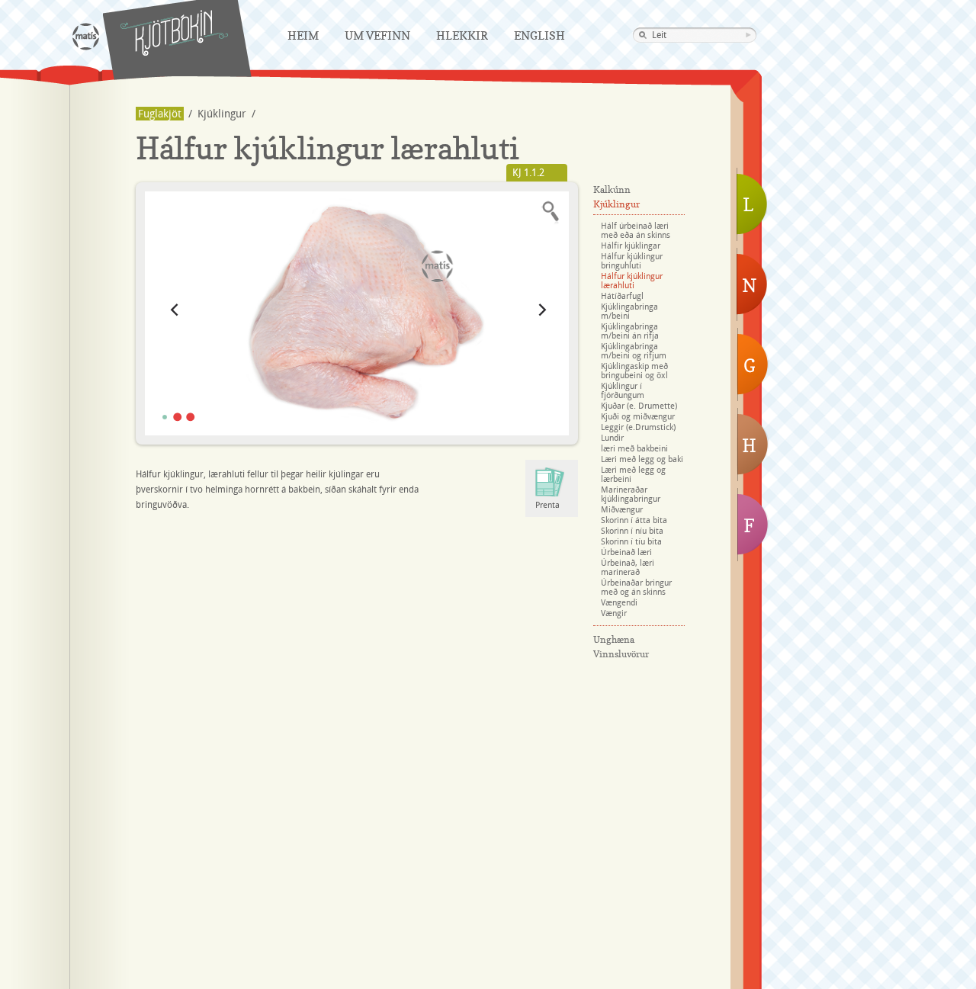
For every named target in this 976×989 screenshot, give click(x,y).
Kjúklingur (221, 114)
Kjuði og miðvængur (638, 417)
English (539, 35)
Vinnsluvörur (621, 654)
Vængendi (619, 603)
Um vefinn (377, 35)
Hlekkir (462, 35)
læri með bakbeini (634, 449)
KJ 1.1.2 (528, 173)
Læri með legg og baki (642, 459)
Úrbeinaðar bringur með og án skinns (636, 588)
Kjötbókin (174, 33)
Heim (303, 35)
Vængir (614, 613)
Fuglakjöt (159, 114)
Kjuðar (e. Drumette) (639, 406)
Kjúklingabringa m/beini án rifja (630, 332)
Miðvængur (622, 510)
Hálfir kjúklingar (630, 246)
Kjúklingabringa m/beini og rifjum (633, 351)
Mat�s (85, 36)
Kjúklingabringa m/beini (629, 312)
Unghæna (613, 639)
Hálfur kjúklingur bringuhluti (632, 261)
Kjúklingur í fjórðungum (622, 391)
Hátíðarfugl (622, 296)
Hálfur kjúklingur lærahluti (632, 281)
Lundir (612, 438)
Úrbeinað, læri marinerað (627, 568)
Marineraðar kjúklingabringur (630, 495)
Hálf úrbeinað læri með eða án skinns (635, 231)
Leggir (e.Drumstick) (638, 427)
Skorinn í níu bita (632, 531)
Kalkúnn (612, 189)
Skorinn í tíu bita (631, 542)
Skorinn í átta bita (634, 520)
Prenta (547, 505)
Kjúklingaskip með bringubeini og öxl (634, 371)
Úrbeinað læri (626, 552)
